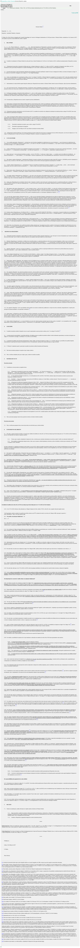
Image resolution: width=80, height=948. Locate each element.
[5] (2, 874)
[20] (2, 939)
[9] (2, 899)
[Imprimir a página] (22, 1)
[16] (2, 917)
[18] (2, 921)
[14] (2, 913)
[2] (2, 864)
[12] (2, 906)
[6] (2, 882)
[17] (2, 919)
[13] (2, 911)
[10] (2, 901)
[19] (2, 933)
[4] (2, 871)
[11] (2, 903)
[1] (2, 862)
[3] (2, 868)
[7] (2, 886)
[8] (2, 897)
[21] (2, 941)
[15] (2, 915)
